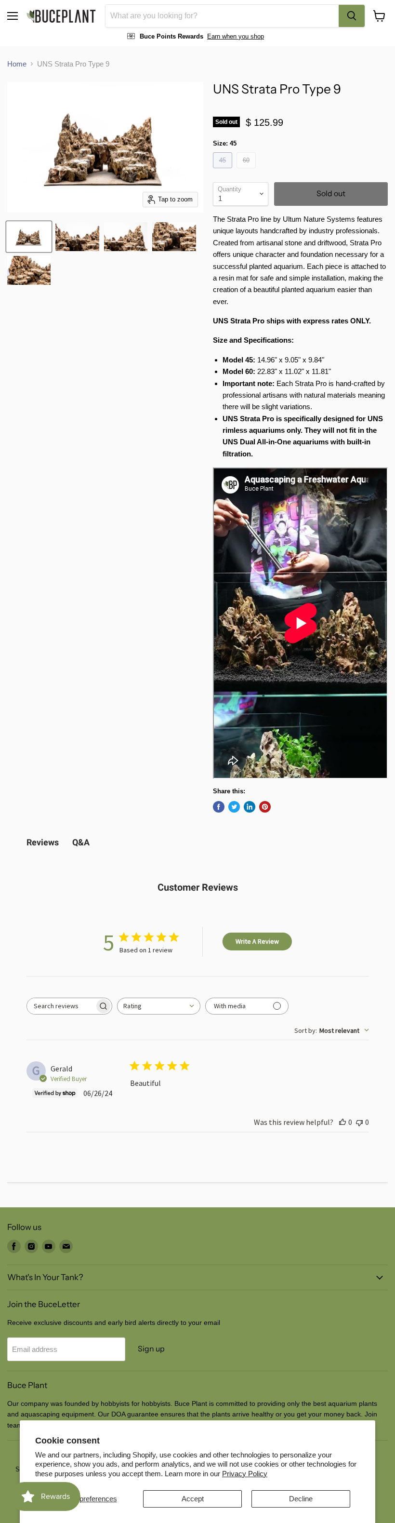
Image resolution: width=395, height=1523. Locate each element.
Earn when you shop (235, 36)
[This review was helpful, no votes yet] (342, 1122)
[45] (224, 170)
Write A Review (257, 941)
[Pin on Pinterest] (265, 807)
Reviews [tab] (42, 842)
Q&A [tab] (81, 842)
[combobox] (222, 16)
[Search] (352, 16)
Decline (301, 1499)
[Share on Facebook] (218, 807)
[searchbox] (60, 1006)
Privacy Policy (244, 1474)
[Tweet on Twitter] (234, 807)
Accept (193, 1499)
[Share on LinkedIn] (249, 807)
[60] (247, 170)
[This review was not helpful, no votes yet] (359, 1122)
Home (16, 64)
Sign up (151, 1348)
